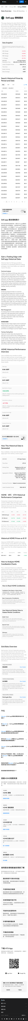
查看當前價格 (6, 798)
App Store (9, 973)
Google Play (23, 973)
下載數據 (20, 989)
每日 (3, 84)
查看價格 (8, 989)
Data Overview (6, 11)
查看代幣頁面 (6, 829)
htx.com (3, 716)
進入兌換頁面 (6, 845)
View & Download (19, 11)
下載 (26, 84)
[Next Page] (25, 202)
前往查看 (5, 860)
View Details (23, 667)
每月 (13, 84)
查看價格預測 (6, 813)
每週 (8, 84)
